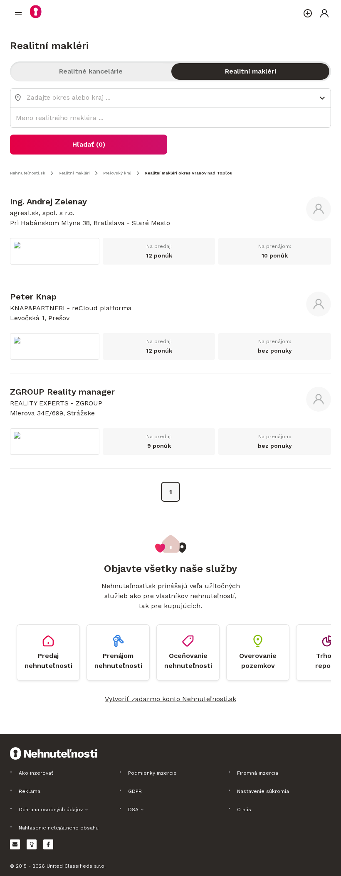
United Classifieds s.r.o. (76, 866)
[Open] (322, 98)
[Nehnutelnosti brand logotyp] (18, 13)
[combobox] (164, 97)
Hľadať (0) (88, 144)
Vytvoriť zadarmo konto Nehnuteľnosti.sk (170, 699)
